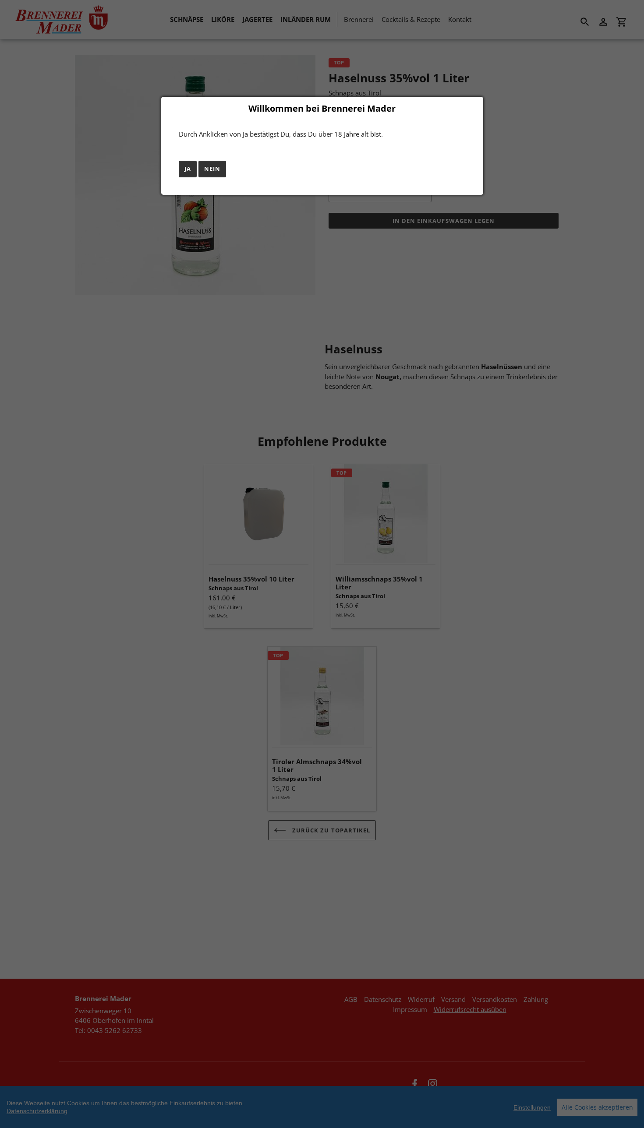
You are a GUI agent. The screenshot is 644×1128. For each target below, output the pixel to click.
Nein (212, 169)
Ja (187, 169)
